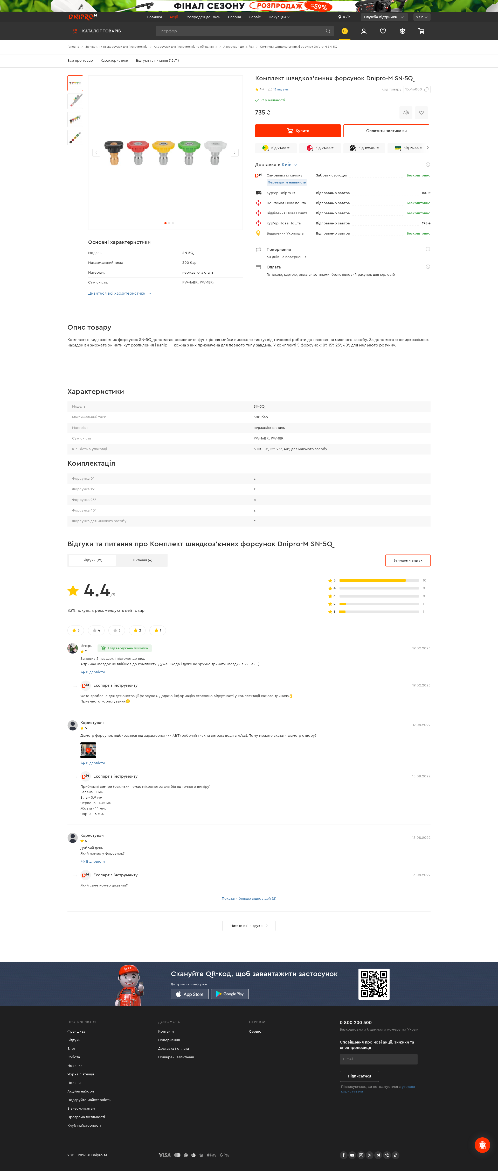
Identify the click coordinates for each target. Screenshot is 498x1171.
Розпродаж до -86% (202, 17)
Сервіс (255, 17)
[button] (235, 153)
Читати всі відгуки (246, 926)
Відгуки (73, 1040)
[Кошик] (422, 31)
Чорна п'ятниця (80, 1074)
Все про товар (80, 60)
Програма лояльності (86, 1117)
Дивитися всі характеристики (116, 293)
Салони (234, 17)
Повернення (169, 1040)
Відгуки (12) (92, 560)
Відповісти (95, 672)
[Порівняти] (405, 112)
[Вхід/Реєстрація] (364, 31)
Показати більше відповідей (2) (249, 898)
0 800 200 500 (356, 1022)
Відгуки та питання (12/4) (157, 60)
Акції (174, 17)
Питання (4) (143, 560)
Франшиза (76, 1031)
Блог (71, 1049)
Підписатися (359, 1076)
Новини (74, 1083)
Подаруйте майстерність (88, 1100)
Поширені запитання (176, 1057)
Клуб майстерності (84, 1125)
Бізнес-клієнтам (81, 1108)
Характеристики (114, 60)
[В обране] (421, 112)
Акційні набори (80, 1091)
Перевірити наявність (287, 182)
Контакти (166, 1031)
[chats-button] (482, 1145)
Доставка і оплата (173, 1049)
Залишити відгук (408, 560)
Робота (73, 1057)
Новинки (154, 17)
